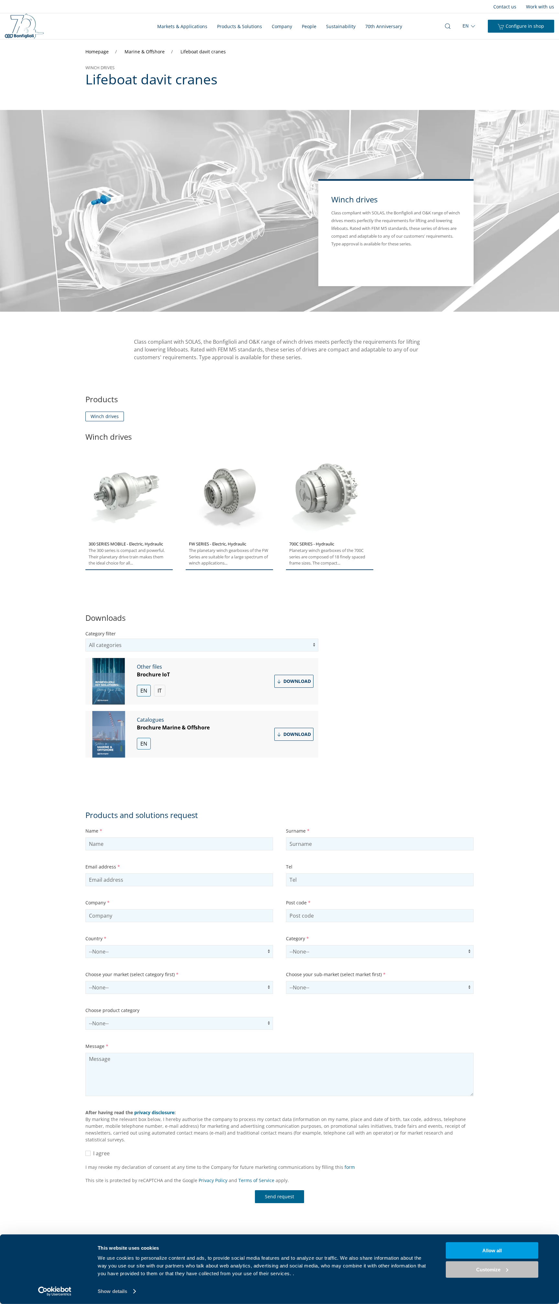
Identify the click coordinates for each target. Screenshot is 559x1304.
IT (160, 690)
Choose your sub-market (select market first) (336, 974)
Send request (279, 1196)
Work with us (540, 7)
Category (297, 938)
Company (282, 26)
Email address (102, 867)
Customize (488, 1269)
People (309, 26)
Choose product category (112, 1010)
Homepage (97, 51)
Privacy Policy (213, 1180)
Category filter (100, 633)
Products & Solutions (239, 26)
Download (296, 681)
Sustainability (341, 26)
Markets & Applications (182, 26)
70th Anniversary (383, 26)
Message (96, 1046)
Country (95, 938)
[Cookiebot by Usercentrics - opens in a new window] (55, 1291)
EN (143, 690)
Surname (298, 831)
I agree (100, 1153)
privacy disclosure (154, 1112)
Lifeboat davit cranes (203, 51)
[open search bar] (447, 26)
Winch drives (105, 416)
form (350, 1167)
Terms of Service (256, 1180)
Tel (289, 867)
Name (93, 831)
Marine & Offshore (145, 51)
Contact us (504, 7)
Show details (112, 1291)
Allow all (492, 1250)
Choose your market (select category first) (132, 974)
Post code (298, 903)
